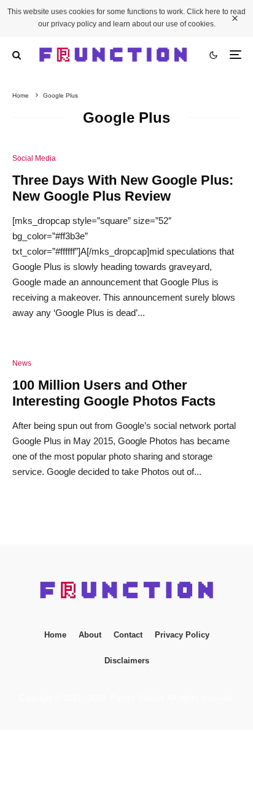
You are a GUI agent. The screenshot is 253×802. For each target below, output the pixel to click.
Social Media (34, 158)
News (21, 363)
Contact (128, 634)
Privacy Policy (182, 634)
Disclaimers (126, 660)
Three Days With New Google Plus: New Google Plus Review (122, 188)
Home (55, 634)
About (90, 634)
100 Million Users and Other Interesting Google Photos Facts (114, 393)
